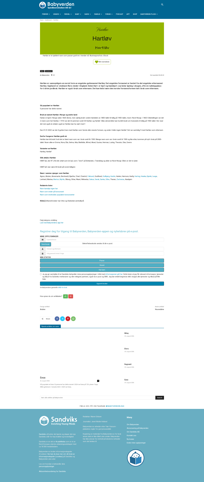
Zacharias (120, 179)
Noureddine (159, 309)
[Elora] (114, 353)
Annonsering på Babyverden (137, 428)
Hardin (112, 176)
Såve (107, 179)
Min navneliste (103, 62)
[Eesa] (69, 352)
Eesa (42, 377)
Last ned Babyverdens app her (51, 223)
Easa (126, 380)
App (128, 14)
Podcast (119, 14)
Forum (108, 14)
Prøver (45, 14)
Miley (126, 333)
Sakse (91, 179)
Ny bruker (130, 439)
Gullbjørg (106, 176)
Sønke (102, 179)
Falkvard (91, 176)
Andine (42, 309)
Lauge (154, 176)
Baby (77, 14)
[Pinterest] (68, 318)
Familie (97, 14)
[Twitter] (62, 318)
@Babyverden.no (115, 406)
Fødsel (67, 14)
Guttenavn (48, 20)
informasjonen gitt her (114, 274)
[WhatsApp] (73, 318)
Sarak (97, 179)
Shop (135, 14)
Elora (126, 349)
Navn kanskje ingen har (49, 189)
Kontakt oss (131, 435)
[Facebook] (57, 318)
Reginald (127, 364)
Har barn (102, 270)
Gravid (56, 14)
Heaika (143, 176)
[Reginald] (114, 368)
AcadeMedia (61, 442)
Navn (87, 14)
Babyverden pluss (148, 14)
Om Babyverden (133, 424)
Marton (56, 179)
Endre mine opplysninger (136, 443)
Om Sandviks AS (133, 432)
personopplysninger (46, 466)
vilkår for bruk (62, 287)
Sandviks (42, 434)
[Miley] (114, 337)
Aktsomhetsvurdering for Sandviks (52, 471)
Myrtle (62, 179)
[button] (162, 5)
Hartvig (137, 176)
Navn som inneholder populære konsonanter (57, 195)
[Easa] (114, 384)
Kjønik (149, 176)
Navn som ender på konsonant (52, 192)
